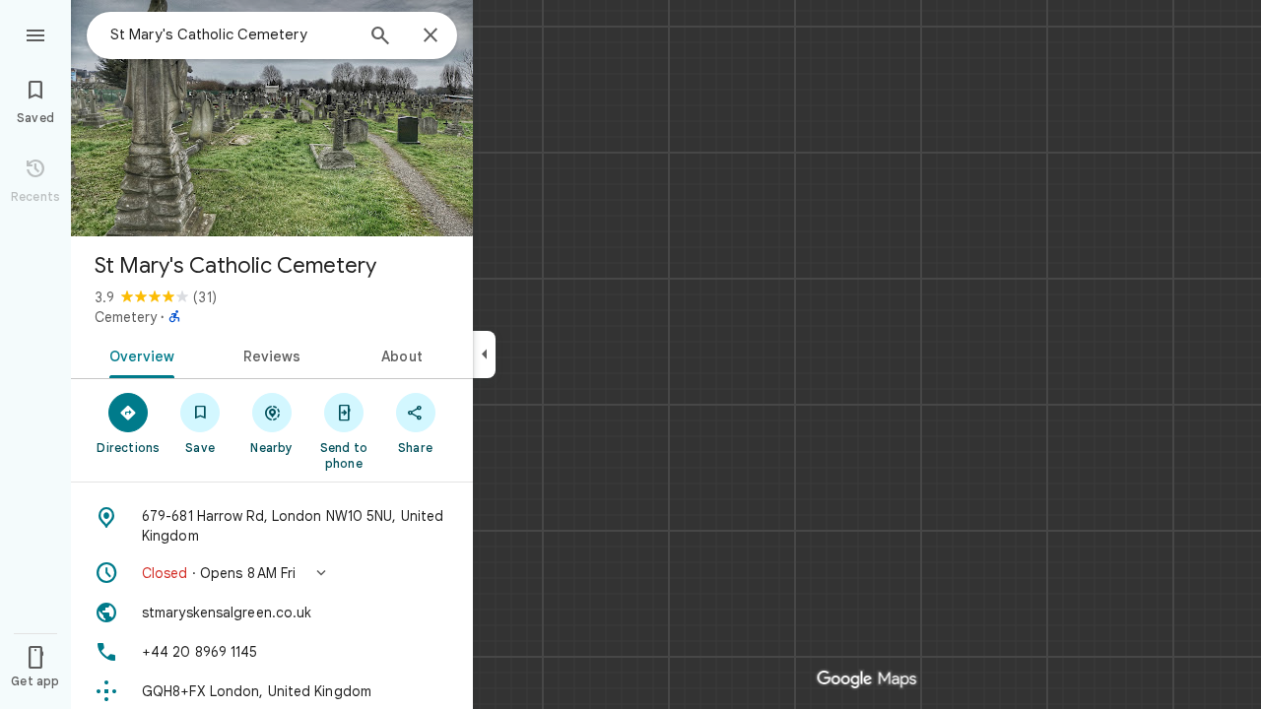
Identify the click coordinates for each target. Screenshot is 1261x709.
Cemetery (126, 317)
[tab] (138, 354)
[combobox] (231, 34)
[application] (630, 354)
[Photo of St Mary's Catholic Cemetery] (272, 118)
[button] (272, 573)
